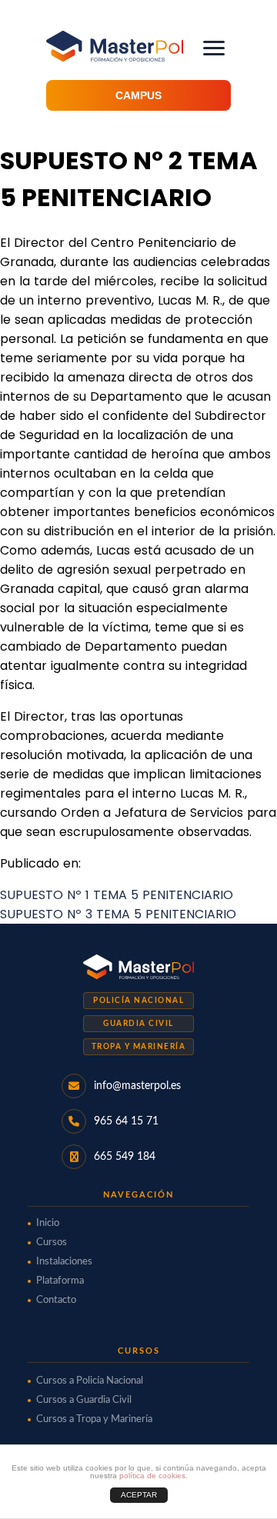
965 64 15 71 (126, 1121)
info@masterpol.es (137, 1086)
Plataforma (60, 1281)
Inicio (47, 1223)
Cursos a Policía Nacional (89, 1381)
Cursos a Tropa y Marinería (94, 1419)
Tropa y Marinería (139, 1047)
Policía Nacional (138, 1000)
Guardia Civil (138, 1024)
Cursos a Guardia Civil (84, 1400)
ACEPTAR (139, 1495)
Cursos (51, 1243)
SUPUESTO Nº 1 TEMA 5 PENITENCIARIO (116, 895)
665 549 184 (124, 1156)
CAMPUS (138, 95)
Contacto (56, 1300)
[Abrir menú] (214, 48)
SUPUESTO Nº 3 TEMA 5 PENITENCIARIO (118, 914)
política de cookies (152, 1475)
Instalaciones (64, 1262)
